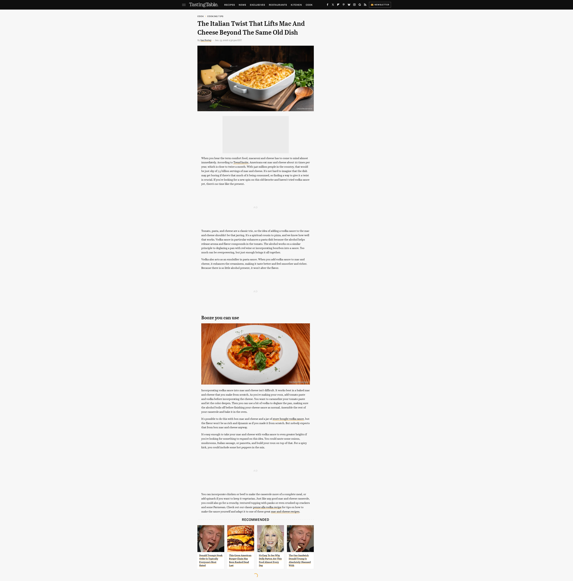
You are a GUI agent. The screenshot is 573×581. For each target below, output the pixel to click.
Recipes (229, 4)
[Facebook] (327, 5)
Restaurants (278, 4)
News (242, 4)
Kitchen (296, 4)
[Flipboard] (338, 5)
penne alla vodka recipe (267, 507)
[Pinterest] (343, 5)
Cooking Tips (215, 16)
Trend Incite (240, 162)
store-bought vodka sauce (288, 419)
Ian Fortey (206, 40)
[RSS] (365, 5)
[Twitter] (332, 5)
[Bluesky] (349, 5)
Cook (309, 4)
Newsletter (382, 4)
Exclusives (257, 4)
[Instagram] (354, 5)
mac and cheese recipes (285, 511)
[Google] (359, 5)
